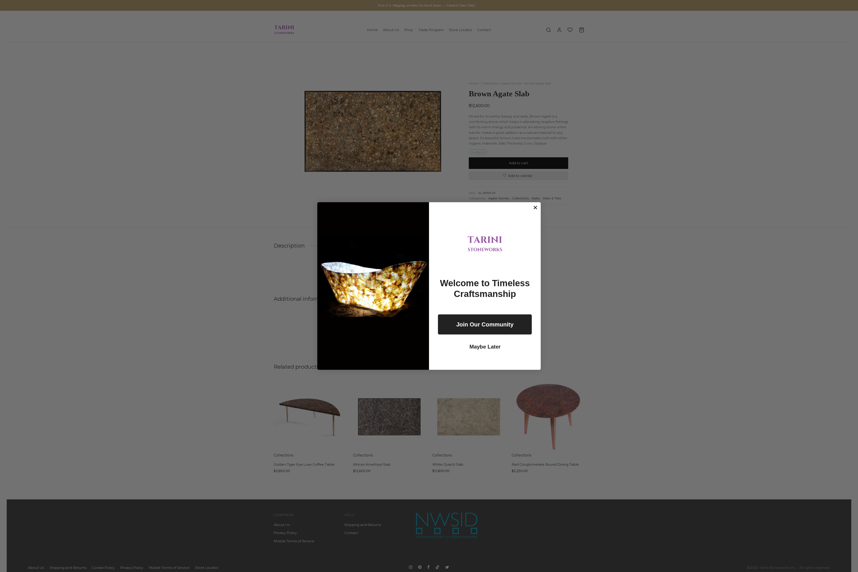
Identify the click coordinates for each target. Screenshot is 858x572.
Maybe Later (484, 347)
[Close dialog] (535, 207)
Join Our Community (484, 324)
